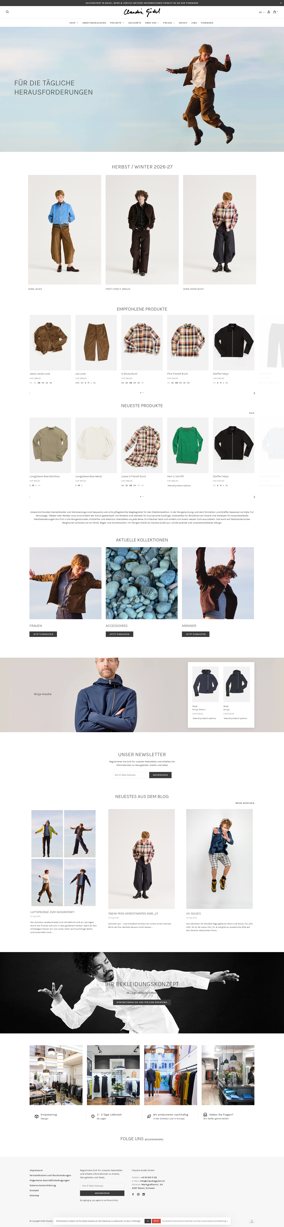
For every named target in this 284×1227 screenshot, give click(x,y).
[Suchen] (7, 12)
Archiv (183, 23)
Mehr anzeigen (245, 803)
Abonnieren (160, 775)
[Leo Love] (96, 342)
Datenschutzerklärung (43, 1185)
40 (43, 383)
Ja (148, 1221)
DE (260, 12)
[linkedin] (143, 1194)
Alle (251, 413)
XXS (77, 383)
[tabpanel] (64, 233)
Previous (29, 393)
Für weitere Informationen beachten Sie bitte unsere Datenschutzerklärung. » (195, 1221)
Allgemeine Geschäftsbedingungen (50, 1180)
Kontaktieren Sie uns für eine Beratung (142, 1002)
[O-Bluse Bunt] (142, 342)
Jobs (194, 23)
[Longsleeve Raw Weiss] (96, 445)
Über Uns (150, 23)
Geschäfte (134, 23)
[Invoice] (251, 1222)
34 (31, 383)
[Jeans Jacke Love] (50, 342)
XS (82, 383)
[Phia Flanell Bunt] (188, 342)
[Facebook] (133, 1194)
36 (35, 383)
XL (94, 383)
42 (47, 383)
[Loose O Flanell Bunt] (142, 445)
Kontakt (34, 1190)
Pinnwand (207, 23)
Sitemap (34, 1195)
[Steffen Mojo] (233, 342)
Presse (167, 23)
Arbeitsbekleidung (94, 23)
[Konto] (269, 12)
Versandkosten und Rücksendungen (50, 1175)
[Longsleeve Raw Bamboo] (50, 445)
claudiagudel (154, 1139)
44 (51, 383)
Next (254, 393)
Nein (156, 1221)
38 (39, 383)
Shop (73, 23)
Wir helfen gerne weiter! (216, 1118)
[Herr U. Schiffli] (188, 445)
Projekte (115, 23)
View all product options (179, 485)
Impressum (36, 1170)
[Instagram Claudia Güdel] (138, 1194)
